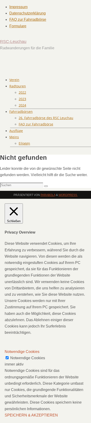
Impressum (18, 7)
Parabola (48, 195)
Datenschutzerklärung (27, 13)
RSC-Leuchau (13, 41)
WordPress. (68, 195)
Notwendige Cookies (27, 358)
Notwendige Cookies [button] (22, 352)
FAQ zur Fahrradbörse (27, 19)
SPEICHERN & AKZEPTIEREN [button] (31, 415)
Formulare (17, 26)
